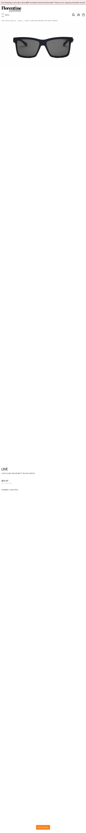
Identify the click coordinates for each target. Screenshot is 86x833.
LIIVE (4, 469)
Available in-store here (9, 490)
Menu (7, 15)
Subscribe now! (43, 827)
